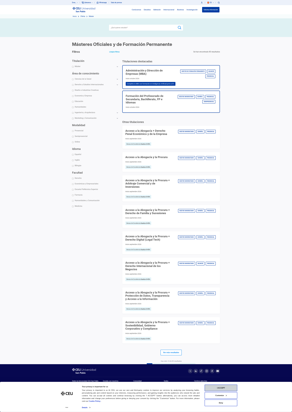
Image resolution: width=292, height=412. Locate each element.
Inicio (75, 16)
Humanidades (80, 107)
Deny (221, 403)
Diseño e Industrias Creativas (87, 90)
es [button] (211, 2)
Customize (219, 395)
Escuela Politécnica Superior (86, 189)
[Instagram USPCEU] (206, 371)
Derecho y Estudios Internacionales (89, 84)
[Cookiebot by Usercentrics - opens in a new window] (67, 407)
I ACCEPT (221, 388)
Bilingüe (78, 165)
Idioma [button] (76, 149)
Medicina (78, 206)
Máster (78, 66)
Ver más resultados (171, 352)
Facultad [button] (77, 172)
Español (78, 154)
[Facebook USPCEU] (212, 371)
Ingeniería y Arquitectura (85, 112)
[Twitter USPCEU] (190, 371)
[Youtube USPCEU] (217, 371)
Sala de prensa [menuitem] (116, 2)
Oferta (82, 16)
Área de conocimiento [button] (85, 73)
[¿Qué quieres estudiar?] (219, 2)
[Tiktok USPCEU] (201, 371)
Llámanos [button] (87, 2)
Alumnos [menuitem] (180, 10)
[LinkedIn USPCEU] (195, 371)
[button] (202, 2)
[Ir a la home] (84, 9)
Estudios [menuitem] (147, 10)
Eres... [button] (74, 2)
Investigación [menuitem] (192, 10)
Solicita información (211, 10)
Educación (79, 101)
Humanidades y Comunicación (87, 200)
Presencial (79, 131)
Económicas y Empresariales (86, 184)
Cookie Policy (95, 401)
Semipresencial (81, 136)
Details (84, 407)
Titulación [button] (78, 61)
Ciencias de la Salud (83, 79)
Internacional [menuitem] (168, 10)
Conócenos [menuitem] (136, 10)
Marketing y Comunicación (85, 118)
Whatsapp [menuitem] (103, 2)
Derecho (78, 178)
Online (77, 142)
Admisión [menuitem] (157, 10)
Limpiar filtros (114, 52)
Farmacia (78, 195)
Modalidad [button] (78, 125)
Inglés (77, 160)
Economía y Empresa (83, 96)
